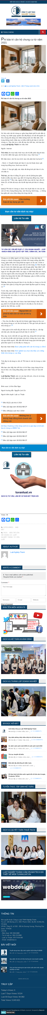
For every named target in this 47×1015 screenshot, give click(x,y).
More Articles (23, 978)
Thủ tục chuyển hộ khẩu (16, 754)
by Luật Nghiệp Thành (13, 86)
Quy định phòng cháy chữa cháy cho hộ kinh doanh (25, 737)
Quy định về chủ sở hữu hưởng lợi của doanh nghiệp (26, 959)
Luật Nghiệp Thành (17, 552)
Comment (5, 582)
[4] (36, 265)
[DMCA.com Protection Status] (8, 1012)
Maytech (41, 1010)
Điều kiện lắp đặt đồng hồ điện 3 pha (20, 763)
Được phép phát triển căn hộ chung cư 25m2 (30, 347)
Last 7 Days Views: (9, 993)
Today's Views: (7, 990)
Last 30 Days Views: (10, 997)
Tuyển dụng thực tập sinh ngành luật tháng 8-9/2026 (26, 950)
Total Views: (6, 1000)
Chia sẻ (3, 78)
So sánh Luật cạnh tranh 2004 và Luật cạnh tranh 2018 (25, 746)
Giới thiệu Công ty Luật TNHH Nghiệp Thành (22, 729)
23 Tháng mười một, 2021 (31, 86)
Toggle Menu (8, 32)
